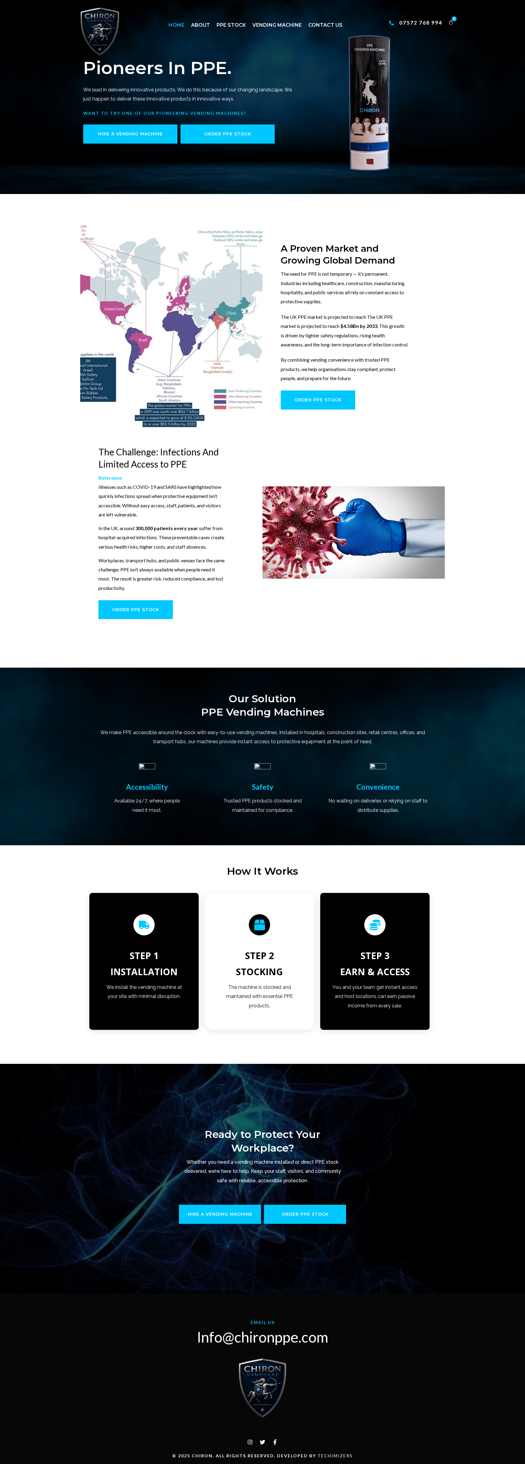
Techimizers (335, 1455)
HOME (176, 25)
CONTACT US (325, 25)
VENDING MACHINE (277, 25)
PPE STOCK (231, 25)
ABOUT (200, 25)
